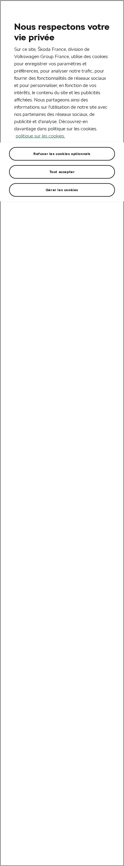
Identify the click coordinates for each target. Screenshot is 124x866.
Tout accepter (62, 171)
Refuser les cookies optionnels (62, 153)
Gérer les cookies (62, 189)
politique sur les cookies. (40, 135)
